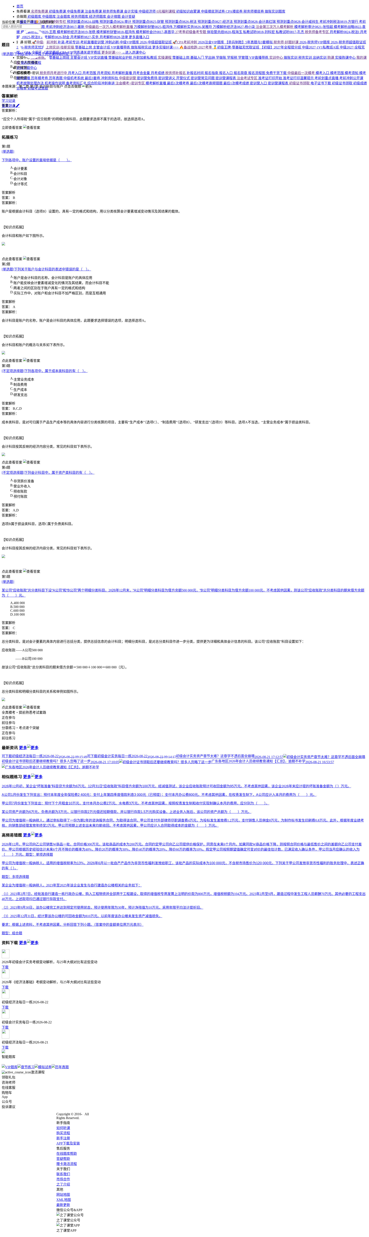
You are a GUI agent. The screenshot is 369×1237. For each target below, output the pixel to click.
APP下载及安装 (68, 1143)
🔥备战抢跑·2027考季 (196, 47)
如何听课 (63, 1128)
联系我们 (63, 1174)
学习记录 (8, 101)
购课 (331, 57)
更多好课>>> (111, 52)
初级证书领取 (299, 83)
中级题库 (49, 16)
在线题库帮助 (66, 1153)
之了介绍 (63, 1184)
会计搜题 (114, 16)
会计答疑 (128, 16)
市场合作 (63, 1179)
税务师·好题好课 (286, 42)
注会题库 (64, 16)
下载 (5, 967)
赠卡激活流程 (66, 1164)
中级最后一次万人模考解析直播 (109, 27)
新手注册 (63, 1138)
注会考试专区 (247, 78)
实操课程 (165, 57)
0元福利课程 (166, 11)
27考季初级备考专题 (191, 32)
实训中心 (276, 57)
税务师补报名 (176, 73)
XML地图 (63, 1200)
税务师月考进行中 (53, 73)
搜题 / (35, 22)
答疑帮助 (63, 1159)
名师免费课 (39, 11)
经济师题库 (98, 16)
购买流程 (63, 1133)
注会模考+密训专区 (131, 83)
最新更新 (63, 1205)
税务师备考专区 (317, 32)
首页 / (25, 22)
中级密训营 (128, 78)
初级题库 (34, 16)
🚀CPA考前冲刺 (185, 42)
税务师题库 (80, 16)
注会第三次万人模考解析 (275, 27)
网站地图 (63, 1194)
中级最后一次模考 (301, 73)
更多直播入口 (139, 37)
